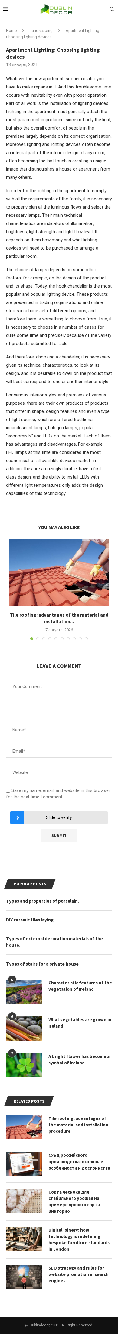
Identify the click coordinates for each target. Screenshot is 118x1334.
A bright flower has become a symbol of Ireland (79, 1059)
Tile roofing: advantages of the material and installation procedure (78, 1124)
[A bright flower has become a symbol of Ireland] (24, 1065)
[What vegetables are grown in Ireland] (24, 1028)
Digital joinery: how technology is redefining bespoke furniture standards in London (79, 1239)
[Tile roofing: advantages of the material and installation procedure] (59, 572)
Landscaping (41, 30)
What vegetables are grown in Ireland (79, 1023)
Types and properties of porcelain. (42, 901)
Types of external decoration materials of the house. (54, 942)
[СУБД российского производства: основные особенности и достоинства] (24, 1164)
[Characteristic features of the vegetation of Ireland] (24, 992)
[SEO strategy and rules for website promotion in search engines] (24, 1277)
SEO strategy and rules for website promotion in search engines (78, 1274)
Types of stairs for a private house (42, 964)
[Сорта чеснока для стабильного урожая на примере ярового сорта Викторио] (24, 1201)
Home (11, 30)
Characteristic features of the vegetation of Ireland (80, 986)
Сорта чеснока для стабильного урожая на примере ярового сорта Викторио (74, 1201)
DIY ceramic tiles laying (30, 920)
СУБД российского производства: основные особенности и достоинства (79, 1161)
